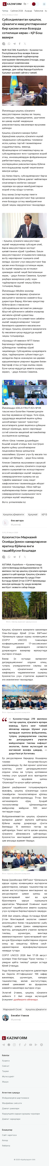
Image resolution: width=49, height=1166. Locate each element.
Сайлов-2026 (16, 11)
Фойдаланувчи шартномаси (15, 1098)
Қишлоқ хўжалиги (13, 514)
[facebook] (19, 1044)
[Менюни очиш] (44, 4)
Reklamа (6, 1145)
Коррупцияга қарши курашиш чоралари (21, 1113)
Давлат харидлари (11, 1119)
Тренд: (5, 11)
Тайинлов (38, 11)
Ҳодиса (6, 1060)
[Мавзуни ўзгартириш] (35, 4)
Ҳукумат (32, 514)
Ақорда (28, 11)
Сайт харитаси (9, 1135)
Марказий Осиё (12, 1009)
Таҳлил (5, 1071)
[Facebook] (19, 44)
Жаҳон (5, 1081)
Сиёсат (5, 1066)
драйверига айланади (25, 999)
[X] (25, 44)
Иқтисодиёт (8, 1076)
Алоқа (5, 1140)
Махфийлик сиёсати (12, 1103)
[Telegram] (14, 44)
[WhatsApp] (9, 44)
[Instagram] (3, 44)
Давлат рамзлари (10, 1108)
